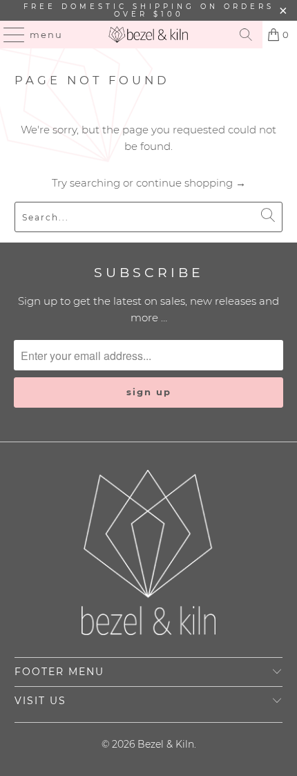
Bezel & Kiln (165, 744)
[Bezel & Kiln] (149, 34)
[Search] (246, 34)
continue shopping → (191, 182)
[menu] (8, 34)
